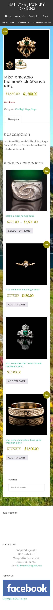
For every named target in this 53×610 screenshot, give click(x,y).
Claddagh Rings (22, 109)
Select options (19, 230)
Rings (33, 109)
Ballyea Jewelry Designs (26, 6)
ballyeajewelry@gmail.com (29, 565)
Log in (24, 598)
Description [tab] (13, 118)
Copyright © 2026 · (12, 598)
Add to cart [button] (16, 304)
